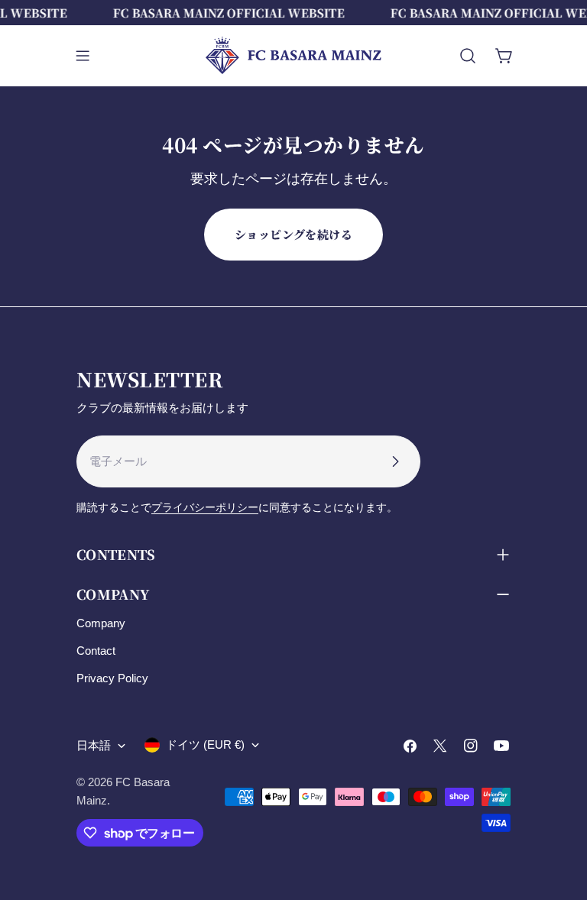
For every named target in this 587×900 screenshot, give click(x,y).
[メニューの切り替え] (82, 55)
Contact (95, 650)
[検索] (467, 55)
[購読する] (395, 461)
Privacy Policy (112, 678)
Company (100, 623)
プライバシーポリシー (204, 507)
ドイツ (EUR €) (205, 744)
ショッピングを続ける (294, 234)
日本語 (93, 745)
